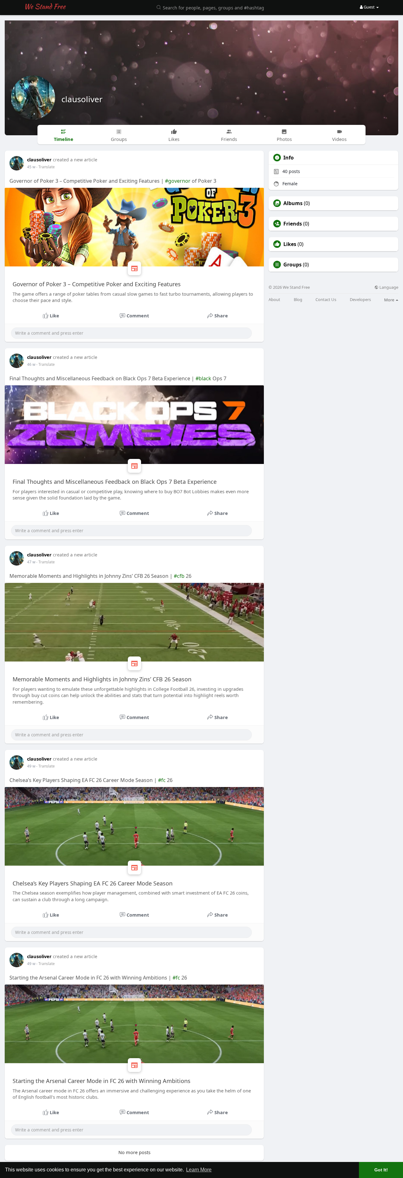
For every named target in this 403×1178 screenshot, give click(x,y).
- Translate (45, 167)
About (274, 300)
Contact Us (325, 300)
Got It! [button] (381, 1169)
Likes (289, 244)
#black (203, 378)
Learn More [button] (199, 1169)
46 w (31, 364)
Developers (360, 300)
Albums (293, 203)
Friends (292, 223)
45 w (31, 167)
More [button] (389, 300)
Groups (292, 264)
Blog (298, 300)
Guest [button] (369, 7)
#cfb (179, 575)
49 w (31, 766)
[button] (211, 7)
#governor (177, 180)
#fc (162, 780)
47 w (31, 562)
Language (388, 287)
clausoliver (82, 99)
